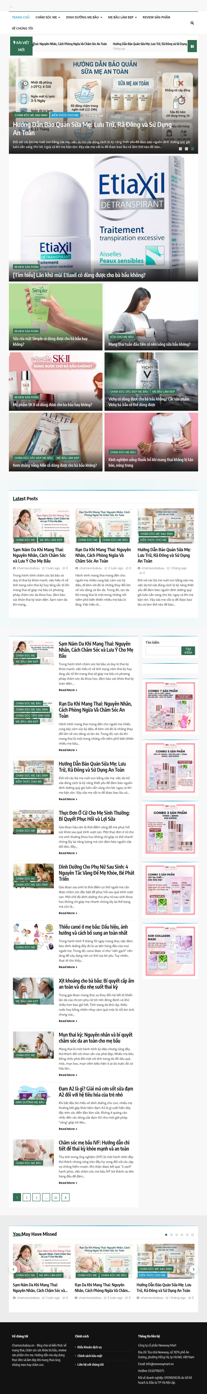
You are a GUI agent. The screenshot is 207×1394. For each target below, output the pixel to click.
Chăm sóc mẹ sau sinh (156, 534)
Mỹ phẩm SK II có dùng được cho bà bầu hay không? (52, 404)
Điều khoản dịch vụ (89, 1347)
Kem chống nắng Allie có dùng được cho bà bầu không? (55, 465)
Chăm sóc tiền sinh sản (33, 716)
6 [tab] (192, 1235)
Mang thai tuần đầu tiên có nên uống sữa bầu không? (149, 344)
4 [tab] (182, 1235)
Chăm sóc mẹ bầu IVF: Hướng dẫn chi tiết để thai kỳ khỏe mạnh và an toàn (94, 1145)
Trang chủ (21, 17)
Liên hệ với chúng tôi (90, 1364)
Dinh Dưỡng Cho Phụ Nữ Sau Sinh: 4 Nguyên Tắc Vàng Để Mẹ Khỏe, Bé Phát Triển (96, 873)
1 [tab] (181, 149)
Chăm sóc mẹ (46, 17)
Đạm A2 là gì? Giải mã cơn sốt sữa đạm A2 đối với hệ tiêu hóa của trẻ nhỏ (96, 1091)
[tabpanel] (103, 106)
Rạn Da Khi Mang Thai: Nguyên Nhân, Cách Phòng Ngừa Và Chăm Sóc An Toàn (103, 555)
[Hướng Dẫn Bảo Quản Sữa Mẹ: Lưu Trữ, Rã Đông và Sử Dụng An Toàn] (166, 526)
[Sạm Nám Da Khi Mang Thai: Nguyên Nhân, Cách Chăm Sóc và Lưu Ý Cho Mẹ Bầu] (103, 106)
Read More (67, 690)
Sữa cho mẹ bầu (122, 337)
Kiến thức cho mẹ (153, 540)
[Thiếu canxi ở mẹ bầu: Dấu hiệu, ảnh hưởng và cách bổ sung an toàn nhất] (33, 937)
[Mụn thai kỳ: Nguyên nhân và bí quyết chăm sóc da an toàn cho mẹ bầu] (33, 1045)
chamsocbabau (28, 568)
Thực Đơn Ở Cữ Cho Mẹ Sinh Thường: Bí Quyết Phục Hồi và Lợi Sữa (94, 816)
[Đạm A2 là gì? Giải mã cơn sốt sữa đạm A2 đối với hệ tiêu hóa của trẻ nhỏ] (33, 1095)
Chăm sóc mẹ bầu (123, 452)
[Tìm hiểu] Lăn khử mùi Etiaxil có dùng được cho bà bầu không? (79, 275)
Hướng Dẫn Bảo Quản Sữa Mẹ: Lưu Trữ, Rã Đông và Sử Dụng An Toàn (109, 44)
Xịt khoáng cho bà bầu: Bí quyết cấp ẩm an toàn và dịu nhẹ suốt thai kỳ (96, 984)
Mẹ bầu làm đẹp (120, 17)
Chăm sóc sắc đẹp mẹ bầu (129, 392)
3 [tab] (193, 149)
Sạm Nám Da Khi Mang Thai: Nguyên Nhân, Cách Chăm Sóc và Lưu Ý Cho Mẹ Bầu (39, 555)
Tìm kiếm (152, 642)
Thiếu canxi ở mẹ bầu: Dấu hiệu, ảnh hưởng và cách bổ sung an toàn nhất (93, 930)
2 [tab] (187, 149)
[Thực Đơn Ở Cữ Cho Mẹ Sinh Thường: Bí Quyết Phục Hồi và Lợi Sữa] (33, 822)
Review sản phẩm (156, 17)
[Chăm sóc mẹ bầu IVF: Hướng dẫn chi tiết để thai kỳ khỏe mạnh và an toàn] (33, 1153)
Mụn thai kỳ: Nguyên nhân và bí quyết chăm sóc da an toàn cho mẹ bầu (95, 1038)
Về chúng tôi (22, 28)
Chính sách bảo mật (89, 1356)
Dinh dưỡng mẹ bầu (82, 17)
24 (55, 1197)
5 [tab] (187, 1235)
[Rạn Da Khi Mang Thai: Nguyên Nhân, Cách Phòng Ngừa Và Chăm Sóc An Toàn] (103, 526)
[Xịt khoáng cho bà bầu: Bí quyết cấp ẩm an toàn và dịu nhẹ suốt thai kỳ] (33, 991)
